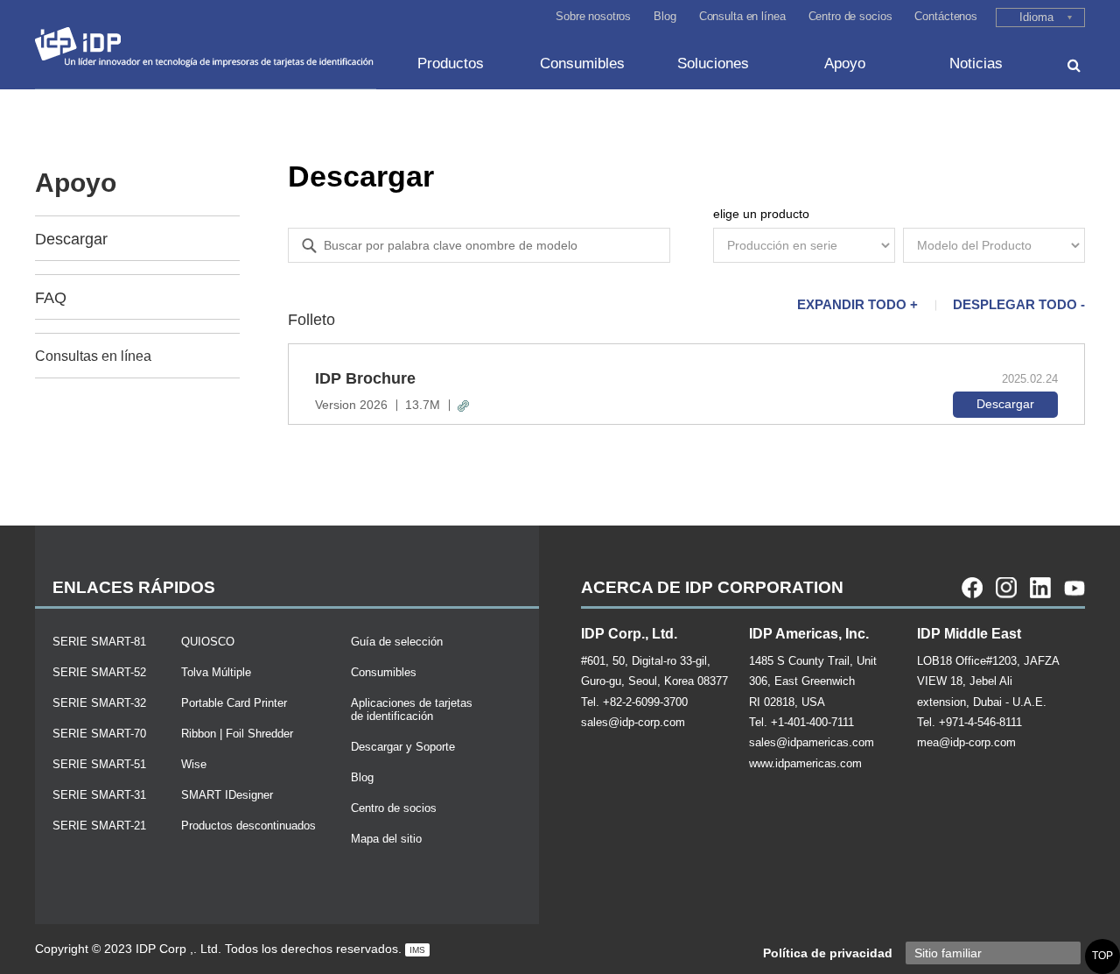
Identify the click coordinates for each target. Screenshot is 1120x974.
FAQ (50, 298)
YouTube (1074, 587)
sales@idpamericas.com (811, 742)
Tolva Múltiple (216, 672)
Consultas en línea (93, 356)
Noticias (976, 63)
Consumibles (582, 63)
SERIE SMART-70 (99, 733)
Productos (450, 63)
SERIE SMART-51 (99, 764)
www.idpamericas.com (805, 763)
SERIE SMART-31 (99, 794)
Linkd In (1040, 587)
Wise (193, 764)
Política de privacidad (827, 953)
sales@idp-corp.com (633, 722)
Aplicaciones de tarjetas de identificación (411, 709)
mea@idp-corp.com (966, 742)
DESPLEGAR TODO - (1019, 304)
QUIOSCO (207, 641)
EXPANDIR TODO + (857, 304)
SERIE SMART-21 (99, 825)
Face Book (972, 587)
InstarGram (1006, 587)
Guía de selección (397, 641)
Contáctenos (945, 16)
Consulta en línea (742, 16)
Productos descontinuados (248, 825)
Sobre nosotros (593, 16)
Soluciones (713, 63)
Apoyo (844, 63)
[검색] (1074, 65)
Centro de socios (850, 16)
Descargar (71, 239)
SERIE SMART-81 (99, 641)
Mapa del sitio (386, 838)
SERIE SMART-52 (99, 672)
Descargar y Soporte (403, 746)
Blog (665, 16)
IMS (417, 950)
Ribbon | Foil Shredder (237, 733)
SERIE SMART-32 (99, 702)
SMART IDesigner (227, 794)
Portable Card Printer (234, 702)
